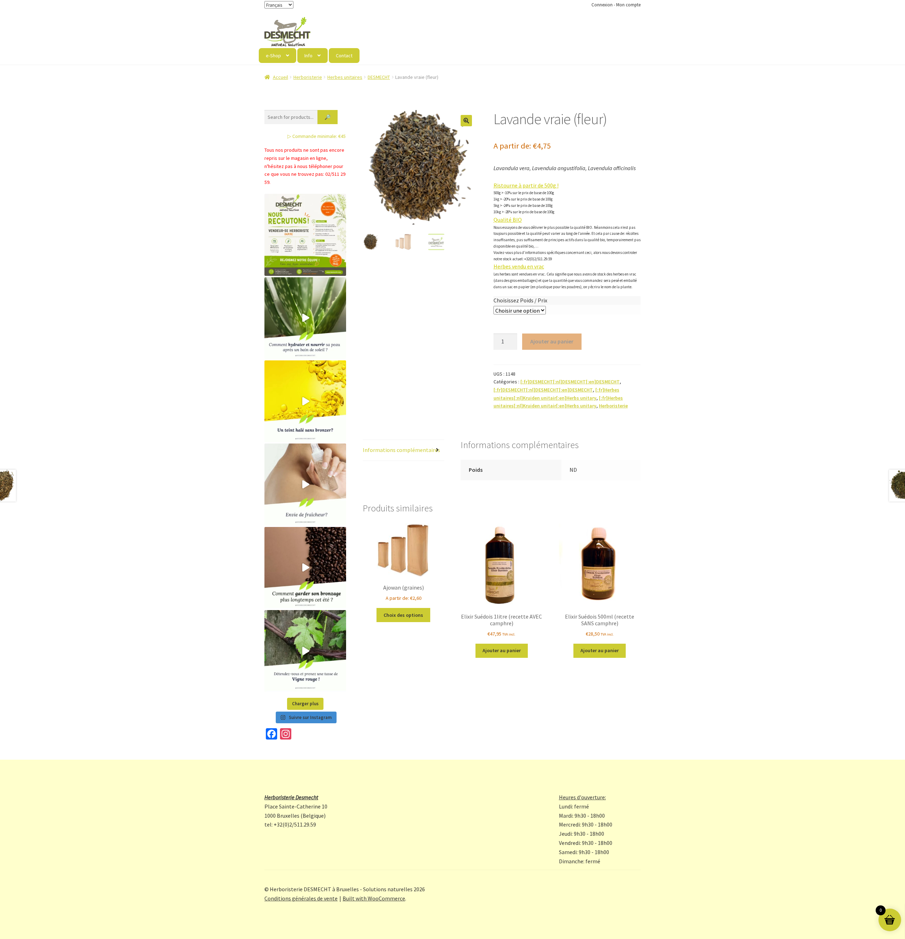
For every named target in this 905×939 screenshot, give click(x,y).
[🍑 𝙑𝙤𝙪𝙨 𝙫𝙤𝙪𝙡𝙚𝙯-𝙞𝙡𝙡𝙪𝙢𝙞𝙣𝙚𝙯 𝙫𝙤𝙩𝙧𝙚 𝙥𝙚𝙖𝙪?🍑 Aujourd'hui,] (305, 401)
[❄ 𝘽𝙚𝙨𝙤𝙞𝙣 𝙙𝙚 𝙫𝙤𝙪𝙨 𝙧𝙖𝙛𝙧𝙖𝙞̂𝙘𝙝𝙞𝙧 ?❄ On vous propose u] (305, 484)
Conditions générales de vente (301, 898)
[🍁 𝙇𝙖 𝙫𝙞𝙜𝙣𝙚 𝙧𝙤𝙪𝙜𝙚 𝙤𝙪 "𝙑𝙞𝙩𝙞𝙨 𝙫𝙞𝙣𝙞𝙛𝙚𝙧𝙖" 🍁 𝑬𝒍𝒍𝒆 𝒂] (305, 651)
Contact (344, 55)
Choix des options (403, 615)
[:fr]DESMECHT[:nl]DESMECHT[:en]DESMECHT (570, 381)
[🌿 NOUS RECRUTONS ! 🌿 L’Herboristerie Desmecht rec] (305, 235)
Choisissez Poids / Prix (520, 300)
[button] (466, 120)
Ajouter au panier (551, 341)
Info (308, 55)
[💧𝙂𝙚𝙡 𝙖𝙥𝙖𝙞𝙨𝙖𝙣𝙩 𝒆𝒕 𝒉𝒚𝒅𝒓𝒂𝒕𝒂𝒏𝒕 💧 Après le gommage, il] (305, 318)
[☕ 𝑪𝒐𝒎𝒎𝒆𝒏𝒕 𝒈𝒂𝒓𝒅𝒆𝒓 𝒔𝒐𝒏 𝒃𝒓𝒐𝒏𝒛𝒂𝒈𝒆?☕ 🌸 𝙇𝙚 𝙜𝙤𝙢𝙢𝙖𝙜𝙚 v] (305, 568)
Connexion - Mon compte (616, 5)
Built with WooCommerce (374, 898)
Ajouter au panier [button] (502, 650)
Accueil (280, 77)
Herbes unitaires (344, 77)
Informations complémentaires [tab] (401, 449)
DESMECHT (379, 77)
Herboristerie (307, 77)
